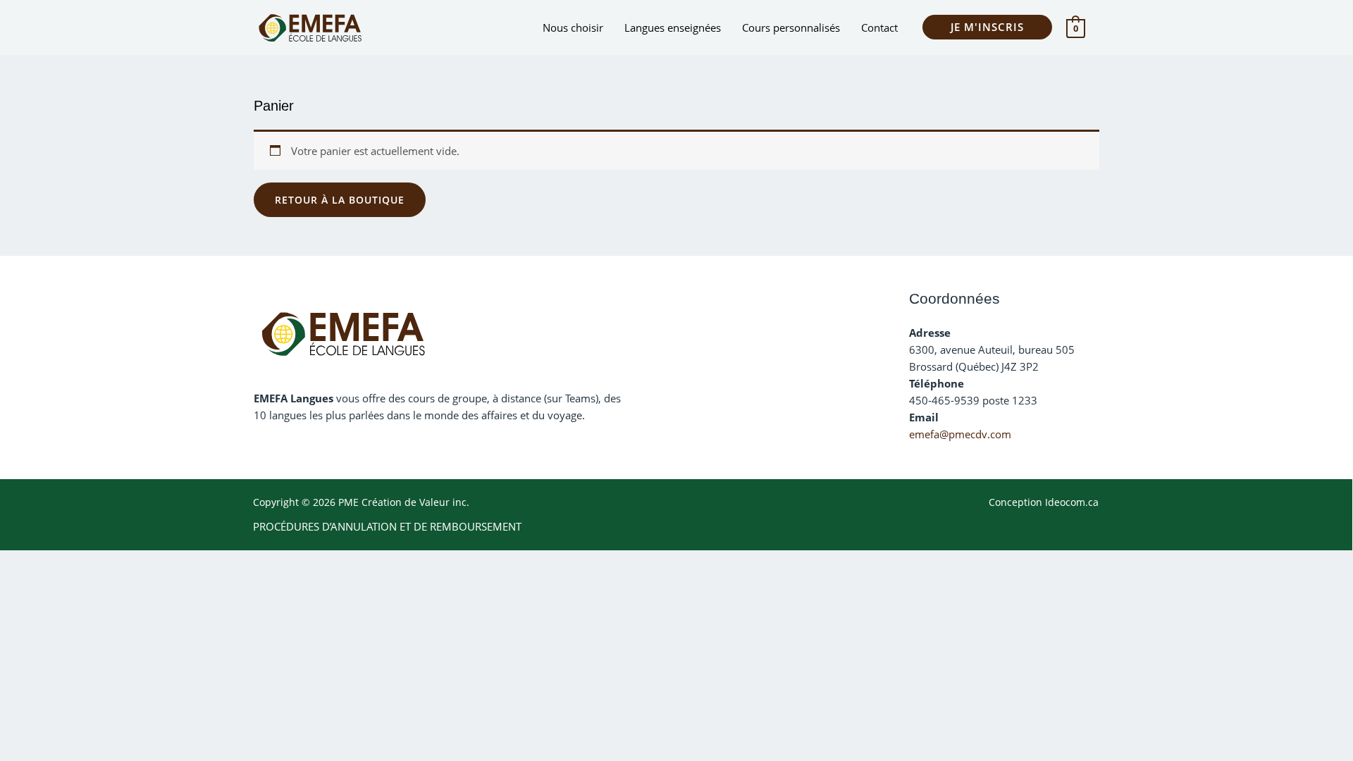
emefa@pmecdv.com (960, 434)
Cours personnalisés (791, 27)
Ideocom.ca (1072, 502)
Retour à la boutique (339, 199)
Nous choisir (573, 27)
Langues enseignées (672, 27)
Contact (879, 27)
